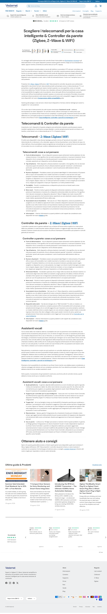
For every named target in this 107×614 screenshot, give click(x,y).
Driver (64, 581)
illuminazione (69, 60)
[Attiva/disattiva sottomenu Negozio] (23, 11)
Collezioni (97, 574)
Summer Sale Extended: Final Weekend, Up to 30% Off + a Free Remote (15, 486)
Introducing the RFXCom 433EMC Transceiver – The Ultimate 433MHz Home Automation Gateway (65, 487)
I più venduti (98, 571)
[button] (100, 6)
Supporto (98, 11)
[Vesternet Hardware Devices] (53, 48)
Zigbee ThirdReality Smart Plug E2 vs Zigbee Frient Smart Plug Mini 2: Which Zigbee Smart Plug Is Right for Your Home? (90, 488)
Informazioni (76, 11)
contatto (70, 449)
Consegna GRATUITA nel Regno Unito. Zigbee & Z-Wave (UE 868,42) (57, 1)
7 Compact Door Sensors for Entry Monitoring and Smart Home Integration (40, 486)
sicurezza (76, 60)
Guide (64, 588)
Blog (92, 11)
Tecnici (36, 11)
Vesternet (11, 606)
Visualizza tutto (97, 465)
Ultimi (45, 11)
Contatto (65, 574)
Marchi (28, 11)
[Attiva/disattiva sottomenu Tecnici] (40, 11)
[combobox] (56, 6)
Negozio (19, 11)
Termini (75, 606)
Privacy (81, 606)
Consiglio (86, 11)
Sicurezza (87, 606)
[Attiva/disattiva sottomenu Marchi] (31, 11)
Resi (64, 584)
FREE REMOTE (9, 11)
